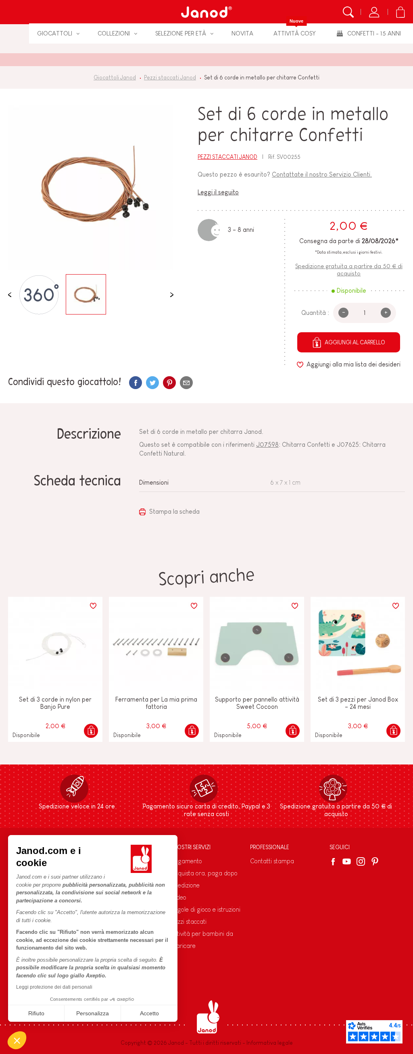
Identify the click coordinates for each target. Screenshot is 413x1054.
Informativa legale (269, 1042)
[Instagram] (361, 861)
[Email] (186, 382)
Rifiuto (36, 1013)
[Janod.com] (206, 12)
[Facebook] (335, 861)
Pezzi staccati (188, 921)
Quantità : (315, 312)
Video (178, 897)
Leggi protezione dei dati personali (54, 987)
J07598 (267, 444)
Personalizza (92, 1013)
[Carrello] (400, 12)
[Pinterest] (169, 382)
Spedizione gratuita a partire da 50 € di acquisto (349, 269)
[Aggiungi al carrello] (91, 731)
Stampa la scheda (174, 511)
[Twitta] (152, 382)
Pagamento (186, 861)
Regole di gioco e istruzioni (205, 909)
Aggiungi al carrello (355, 342)
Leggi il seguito (218, 192)
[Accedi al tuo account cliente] (374, 12)
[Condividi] (135, 382)
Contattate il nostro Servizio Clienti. (322, 174)
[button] (17, 1040)
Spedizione (185, 885)
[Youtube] (347, 861)
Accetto (149, 1013)
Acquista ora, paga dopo (204, 873)
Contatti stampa (272, 861)
